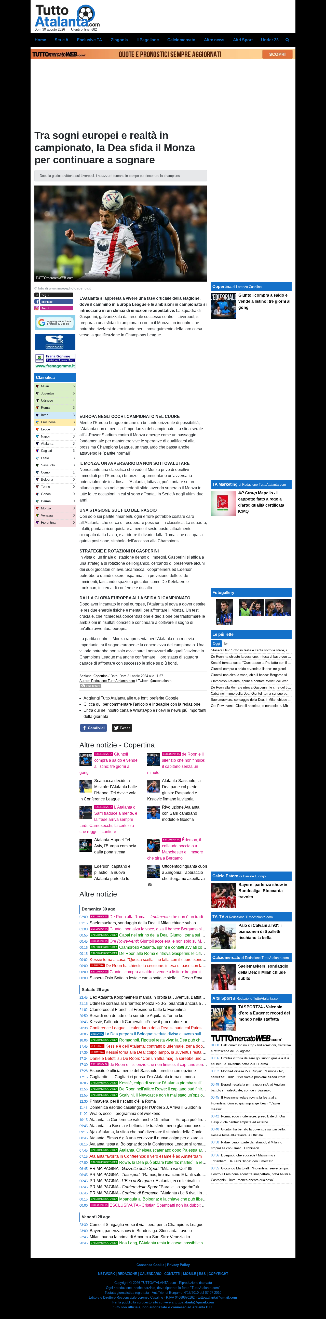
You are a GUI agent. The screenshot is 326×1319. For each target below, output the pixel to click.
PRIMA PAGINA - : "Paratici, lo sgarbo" (142, 1187)
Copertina (100, 676)
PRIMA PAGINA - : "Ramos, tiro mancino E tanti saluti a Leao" (154, 1174)
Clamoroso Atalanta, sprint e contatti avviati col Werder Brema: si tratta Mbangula (178, 947)
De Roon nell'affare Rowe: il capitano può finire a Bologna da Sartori (166, 1089)
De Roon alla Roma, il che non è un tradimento (152, 917)
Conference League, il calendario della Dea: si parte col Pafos (145, 1028)
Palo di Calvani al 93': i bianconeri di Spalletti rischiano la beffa (259, 931)
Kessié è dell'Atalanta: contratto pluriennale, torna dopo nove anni (157, 1046)
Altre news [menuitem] (214, 40)
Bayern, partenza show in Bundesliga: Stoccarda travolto (141, 1231)
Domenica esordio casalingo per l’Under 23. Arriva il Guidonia (145, 1107)
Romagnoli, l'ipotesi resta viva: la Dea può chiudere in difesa (159, 1040)
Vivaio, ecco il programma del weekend (124, 1113)
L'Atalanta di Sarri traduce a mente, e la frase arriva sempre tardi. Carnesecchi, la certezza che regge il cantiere (108, 819)
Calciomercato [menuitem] (181, 40)
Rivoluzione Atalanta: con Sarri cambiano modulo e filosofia (181, 813)
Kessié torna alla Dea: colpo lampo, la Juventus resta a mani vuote (158, 1052)
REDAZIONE (127, 1274)
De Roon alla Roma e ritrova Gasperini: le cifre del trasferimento (162, 953)
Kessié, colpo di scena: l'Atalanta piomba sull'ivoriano (153, 1083)
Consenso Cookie (150, 1265)
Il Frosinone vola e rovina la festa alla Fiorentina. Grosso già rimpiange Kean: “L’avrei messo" (245, 1103)
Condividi (96, 728)
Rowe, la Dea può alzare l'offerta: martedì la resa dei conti (157, 1162)
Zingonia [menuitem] (119, 40)
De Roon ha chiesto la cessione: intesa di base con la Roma (152, 966)
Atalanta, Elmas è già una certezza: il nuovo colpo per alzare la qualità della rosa (162, 1138)
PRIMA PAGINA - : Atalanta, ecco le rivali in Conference (156, 1181)
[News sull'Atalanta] (67, 15)
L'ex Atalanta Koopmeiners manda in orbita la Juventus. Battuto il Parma (155, 997)
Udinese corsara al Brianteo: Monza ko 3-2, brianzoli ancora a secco (151, 1003)
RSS (202, 1274)
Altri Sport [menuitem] (243, 40)
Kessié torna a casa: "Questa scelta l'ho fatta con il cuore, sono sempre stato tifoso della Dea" (173, 959)
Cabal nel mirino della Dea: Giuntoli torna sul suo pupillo (156, 935)
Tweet (124, 728)
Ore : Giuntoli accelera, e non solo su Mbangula (153, 941)
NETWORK (106, 1274)
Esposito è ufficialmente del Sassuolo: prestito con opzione (143, 1071)
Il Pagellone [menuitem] (148, 40)
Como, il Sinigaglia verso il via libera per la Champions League (146, 1224)
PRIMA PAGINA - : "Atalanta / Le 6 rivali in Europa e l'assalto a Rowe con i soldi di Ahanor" (190, 1193)
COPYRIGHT (218, 1274)
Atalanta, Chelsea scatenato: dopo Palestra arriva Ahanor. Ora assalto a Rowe (175, 1150)
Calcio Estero (225, 876)
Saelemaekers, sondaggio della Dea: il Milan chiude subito (143, 923)
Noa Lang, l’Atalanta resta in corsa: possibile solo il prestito (158, 1243)
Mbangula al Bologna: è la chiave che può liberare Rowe (156, 1199)
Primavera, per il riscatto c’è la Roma (123, 1101)
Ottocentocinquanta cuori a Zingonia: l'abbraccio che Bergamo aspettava (184, 872)
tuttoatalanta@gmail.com (217, 1297)
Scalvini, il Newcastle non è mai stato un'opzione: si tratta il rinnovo (165, 1095)
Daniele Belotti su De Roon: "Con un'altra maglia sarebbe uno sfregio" (153, 1058)
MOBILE (189, 1274)
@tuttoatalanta (160, 681)
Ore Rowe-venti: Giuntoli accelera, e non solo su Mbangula (254, 706)
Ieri (226, 643)
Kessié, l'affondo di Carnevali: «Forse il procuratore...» (138, 1022)
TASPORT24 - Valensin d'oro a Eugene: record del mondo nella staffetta (264, 1013)
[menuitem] (287, 40)
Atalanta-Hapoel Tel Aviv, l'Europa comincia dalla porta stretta (115, 846)
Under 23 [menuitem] (270, 40)
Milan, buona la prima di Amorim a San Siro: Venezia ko (140, 1237)
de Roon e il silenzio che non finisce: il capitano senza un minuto (158, 1064)
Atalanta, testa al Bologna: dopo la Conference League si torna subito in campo (160, 1144)
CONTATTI (172, 1274)
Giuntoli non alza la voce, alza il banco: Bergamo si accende (154, 929)
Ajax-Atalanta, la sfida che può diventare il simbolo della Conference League (158, 1132)
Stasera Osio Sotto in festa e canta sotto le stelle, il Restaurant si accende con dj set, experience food (191, 978)
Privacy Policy (178, 1265)
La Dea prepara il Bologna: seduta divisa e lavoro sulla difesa (153, 1034)
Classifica (45, 377)
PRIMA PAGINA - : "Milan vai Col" (138, 1168)
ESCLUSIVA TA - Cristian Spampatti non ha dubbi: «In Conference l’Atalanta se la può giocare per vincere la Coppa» (206, 1205)
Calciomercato (226, 957)
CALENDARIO (150, 1274)
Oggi (216, 643)
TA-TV (218, 917)
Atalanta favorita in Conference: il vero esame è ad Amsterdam (145, 1156)
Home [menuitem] (40, 40)
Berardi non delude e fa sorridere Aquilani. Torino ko (136, 1015)
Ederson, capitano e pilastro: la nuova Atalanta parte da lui (112, 872)
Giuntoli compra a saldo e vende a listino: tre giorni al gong (153, 972)
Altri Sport (222, 998)
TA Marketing (225, 484)
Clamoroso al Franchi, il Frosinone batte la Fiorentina (138, 1009)
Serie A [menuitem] (62, 40)
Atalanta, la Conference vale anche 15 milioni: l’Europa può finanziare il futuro (159, 1119)
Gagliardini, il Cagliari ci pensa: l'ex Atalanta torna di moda (142, 1077)
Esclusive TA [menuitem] (89, 40)
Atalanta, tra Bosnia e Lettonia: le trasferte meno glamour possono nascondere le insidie (168, 1126)
